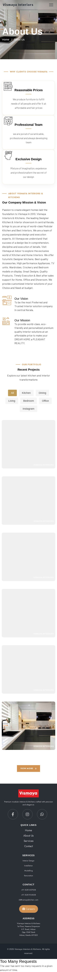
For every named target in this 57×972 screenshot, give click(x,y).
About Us (28, 836)
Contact (28, 846)
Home (5, 39)
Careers (30, 909)
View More (27, 768)
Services (28, 841)
